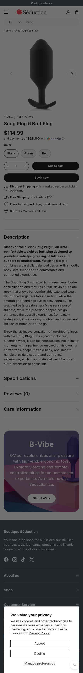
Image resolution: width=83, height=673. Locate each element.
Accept (39, 643)
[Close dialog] (77, 315)
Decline (39, 654)
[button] (49, 346)
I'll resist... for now (60, 357)
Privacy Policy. (39, 633)
